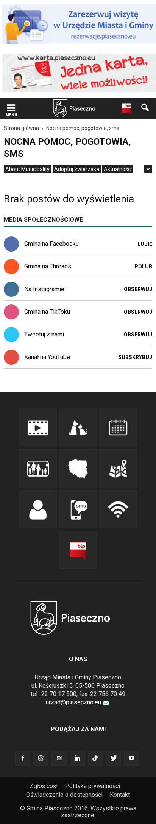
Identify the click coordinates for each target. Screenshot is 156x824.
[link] (11, 108)
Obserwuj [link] (138, 289)
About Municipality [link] (27, 169)
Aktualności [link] (118, 169)
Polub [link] (143, 267)
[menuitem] (27, 169)
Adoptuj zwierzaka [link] (76, 169)
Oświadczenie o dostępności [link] (64, 794)
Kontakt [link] (120, 794)
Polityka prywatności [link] (92, 786)
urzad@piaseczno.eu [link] (73, 702)
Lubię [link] (144, 244)
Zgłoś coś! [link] (44, 786)
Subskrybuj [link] (135, 357)
